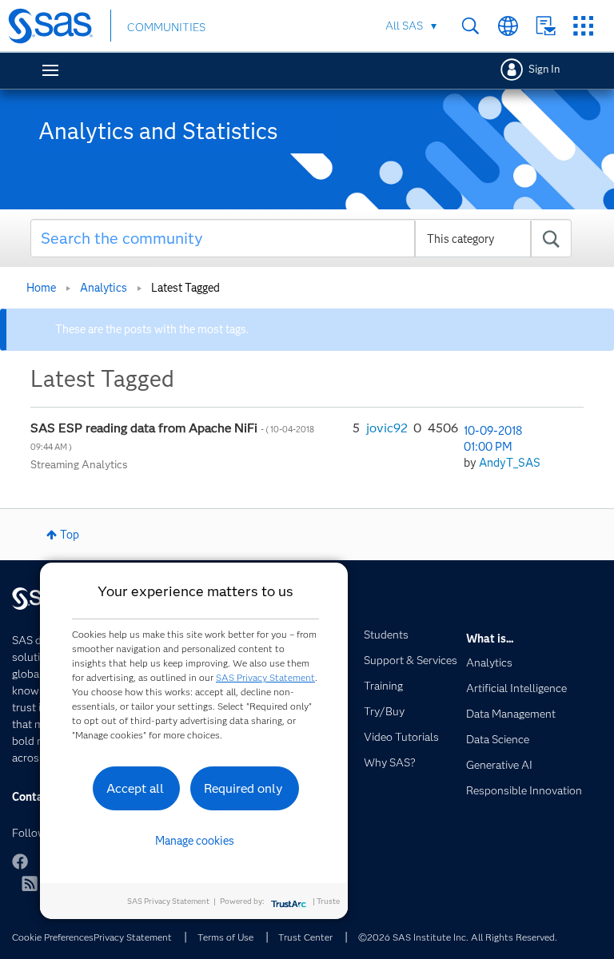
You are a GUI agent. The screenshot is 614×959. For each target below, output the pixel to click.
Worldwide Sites (508, 26)
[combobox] (301, 238)
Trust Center (305, 937)
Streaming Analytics (79, 464)
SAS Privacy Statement (265, 677)
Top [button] (69, 534)
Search (470, 26)
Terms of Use (225, 937)
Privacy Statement (133, 937)
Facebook (20, 861)
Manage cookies (194, 841)
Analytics (103, 288)
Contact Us (546, 26)
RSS (30, 883)
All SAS (404, 25)
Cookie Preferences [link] (53, 937)
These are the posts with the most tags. (152, 329)
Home (41, 288)
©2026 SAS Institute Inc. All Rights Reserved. (457, 937)
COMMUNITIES (166, 27)
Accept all (135, 788)
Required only (243, 788)
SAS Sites (583, 26)
